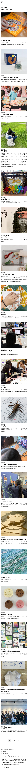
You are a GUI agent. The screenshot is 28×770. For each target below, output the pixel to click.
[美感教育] (2, 2)
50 (14, 740)
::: (12, 10)
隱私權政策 (15, 764)
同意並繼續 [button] (6, 767)
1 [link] (9, 740)
